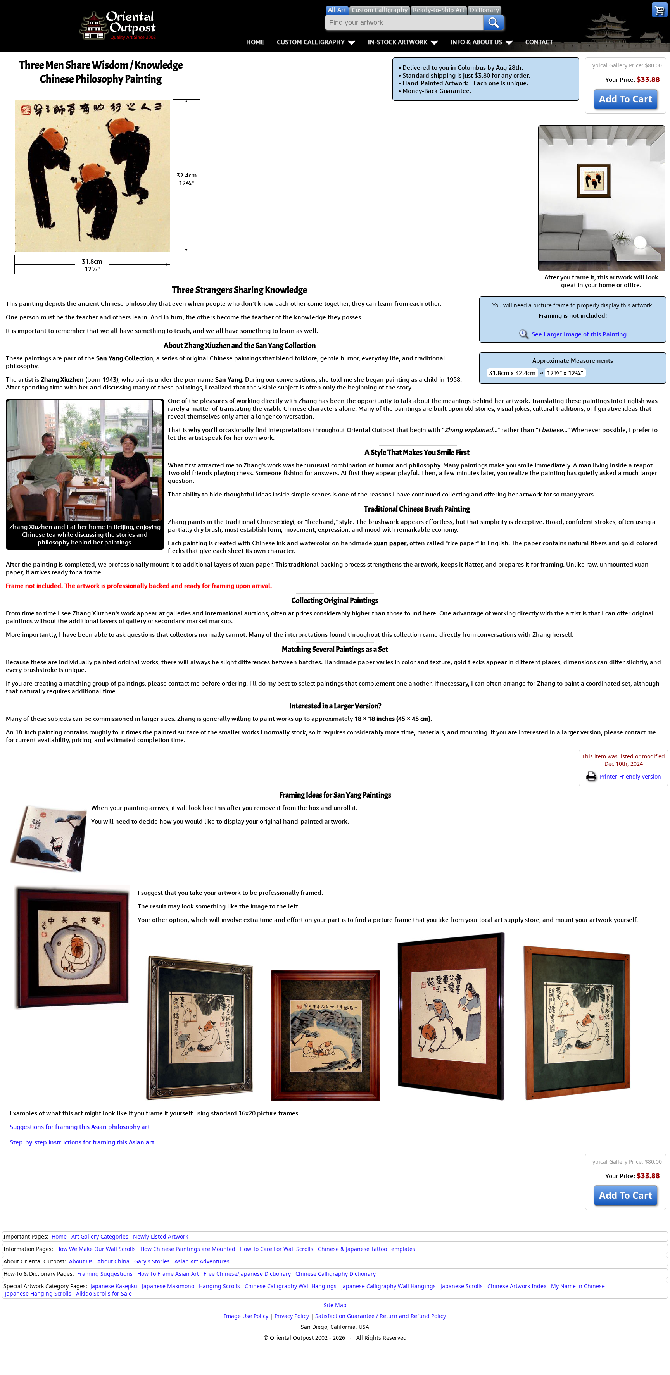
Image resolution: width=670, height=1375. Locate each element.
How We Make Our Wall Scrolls (96, 1249)
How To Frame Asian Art (168, 1273)
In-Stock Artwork (397, 42)
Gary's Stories (152, 1261)
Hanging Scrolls (219, 1286)
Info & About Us (476, 42)
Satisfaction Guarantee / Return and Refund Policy (380, 1316)
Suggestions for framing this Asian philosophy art (80, 1126)
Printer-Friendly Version (629, 776)
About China (113, 1261)
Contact (539, 42)
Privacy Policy (292, 1316)
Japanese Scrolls (461, 1286)
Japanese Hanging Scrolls (38, 1293)
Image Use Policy (246, 1316)
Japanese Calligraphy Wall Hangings (388, 1286)
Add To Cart (625, 98)
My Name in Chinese (578, 1286)
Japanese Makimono (168, 1286)
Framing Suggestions (105, 1273)
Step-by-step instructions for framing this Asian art (82, 1142)
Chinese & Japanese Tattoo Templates (366, 1249)
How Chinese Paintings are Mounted (187, 1249)
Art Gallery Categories (99, 1236)
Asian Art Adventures (202, 1261)
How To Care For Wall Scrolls (276, 1249)
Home (255, 42)
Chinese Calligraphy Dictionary (335, 1273)
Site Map (335, 1305)
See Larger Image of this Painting (578, 334)
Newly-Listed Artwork (160, 1236)
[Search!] (493, 22)
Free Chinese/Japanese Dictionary (247, 1273)
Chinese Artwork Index (516, 1286)
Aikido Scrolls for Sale (104, 1293)
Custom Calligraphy (311, 42)
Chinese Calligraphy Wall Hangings (291, 1286)
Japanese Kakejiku (113, 1286)
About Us (81, 1261)
